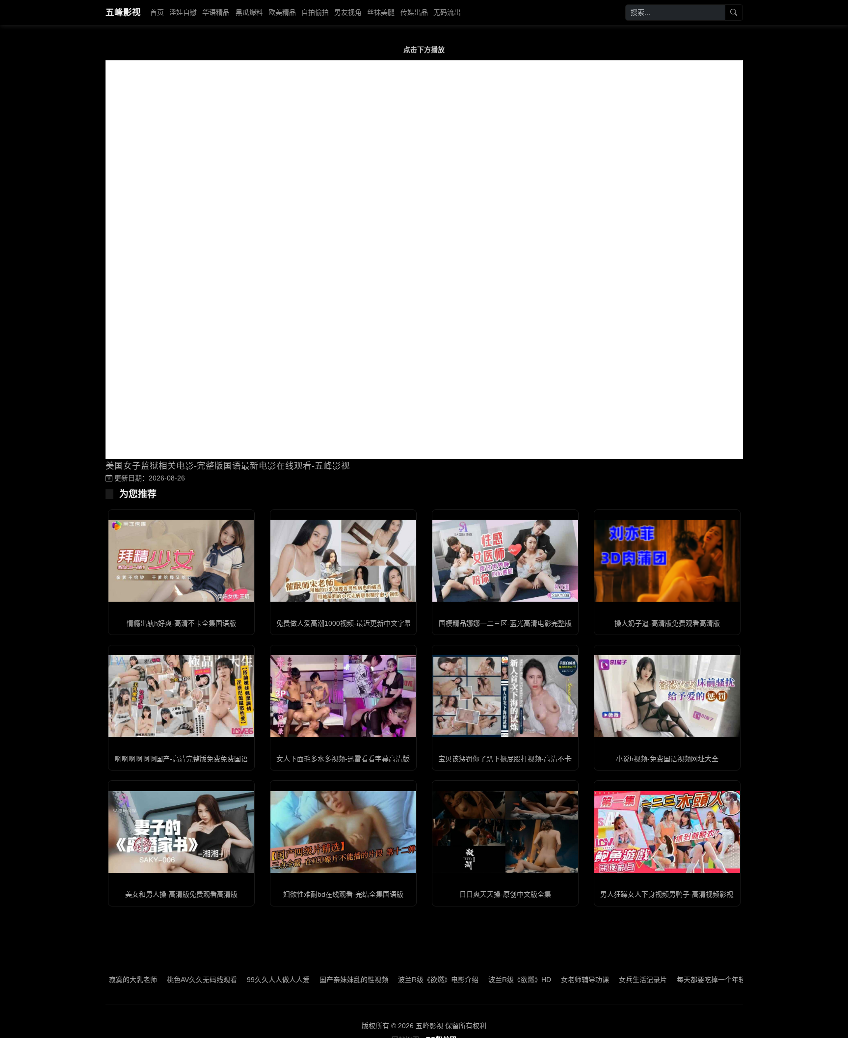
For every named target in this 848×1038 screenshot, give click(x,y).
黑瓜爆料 (249, 12)
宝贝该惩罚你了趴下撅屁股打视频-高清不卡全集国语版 (522, 759)
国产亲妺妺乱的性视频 (317, 980)
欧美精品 (282, 12)
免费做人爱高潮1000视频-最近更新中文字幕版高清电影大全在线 (374, 623)
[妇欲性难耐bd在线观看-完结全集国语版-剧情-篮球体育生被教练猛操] (343, 832)
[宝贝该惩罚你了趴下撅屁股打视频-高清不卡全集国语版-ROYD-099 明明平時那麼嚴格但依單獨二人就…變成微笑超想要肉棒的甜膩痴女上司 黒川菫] (505, 696)
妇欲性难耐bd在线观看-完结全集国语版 (343, 894)
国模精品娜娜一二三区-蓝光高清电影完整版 (505, 623)
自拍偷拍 (315, 12)
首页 (157, 12)
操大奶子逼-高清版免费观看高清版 (667, 623)
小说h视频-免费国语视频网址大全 (667, 759)
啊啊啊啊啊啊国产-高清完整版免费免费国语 (181, 759)
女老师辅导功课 (548, 980)
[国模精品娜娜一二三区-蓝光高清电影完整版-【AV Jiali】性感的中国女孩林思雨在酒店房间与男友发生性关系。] (505, 561)
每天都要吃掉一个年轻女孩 (681, 980)
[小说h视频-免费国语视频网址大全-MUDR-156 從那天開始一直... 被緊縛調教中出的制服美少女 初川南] (667, 696)
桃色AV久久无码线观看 (165, 980)
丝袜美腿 (381, 12)
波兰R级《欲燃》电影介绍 (401, 980)
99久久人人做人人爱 (241, 980)
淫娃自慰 (183, 12)
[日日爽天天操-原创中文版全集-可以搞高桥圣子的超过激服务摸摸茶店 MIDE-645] (505, 832)
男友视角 (348, 12)
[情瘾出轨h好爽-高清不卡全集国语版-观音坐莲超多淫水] (181, 561)
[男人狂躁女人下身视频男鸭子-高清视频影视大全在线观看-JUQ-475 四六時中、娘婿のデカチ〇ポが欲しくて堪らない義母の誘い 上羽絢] (667, 832)
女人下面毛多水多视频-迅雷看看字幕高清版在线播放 (356, 759)
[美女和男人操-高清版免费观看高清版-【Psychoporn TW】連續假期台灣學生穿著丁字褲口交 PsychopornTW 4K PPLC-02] (181, 832)
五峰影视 (123, 12)
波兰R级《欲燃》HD (482, 980)
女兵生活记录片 (606, 980)
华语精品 (216, 12)
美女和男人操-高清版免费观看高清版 (181, 894)
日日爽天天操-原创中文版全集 (505, 894)
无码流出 (447, 12)
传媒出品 (414, 12)
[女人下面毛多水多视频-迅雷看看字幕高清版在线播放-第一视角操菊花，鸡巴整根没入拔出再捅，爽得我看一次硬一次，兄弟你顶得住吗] (343, 696)
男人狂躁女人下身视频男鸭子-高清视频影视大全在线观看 (687, 894)
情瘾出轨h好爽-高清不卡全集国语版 (181, 623)
